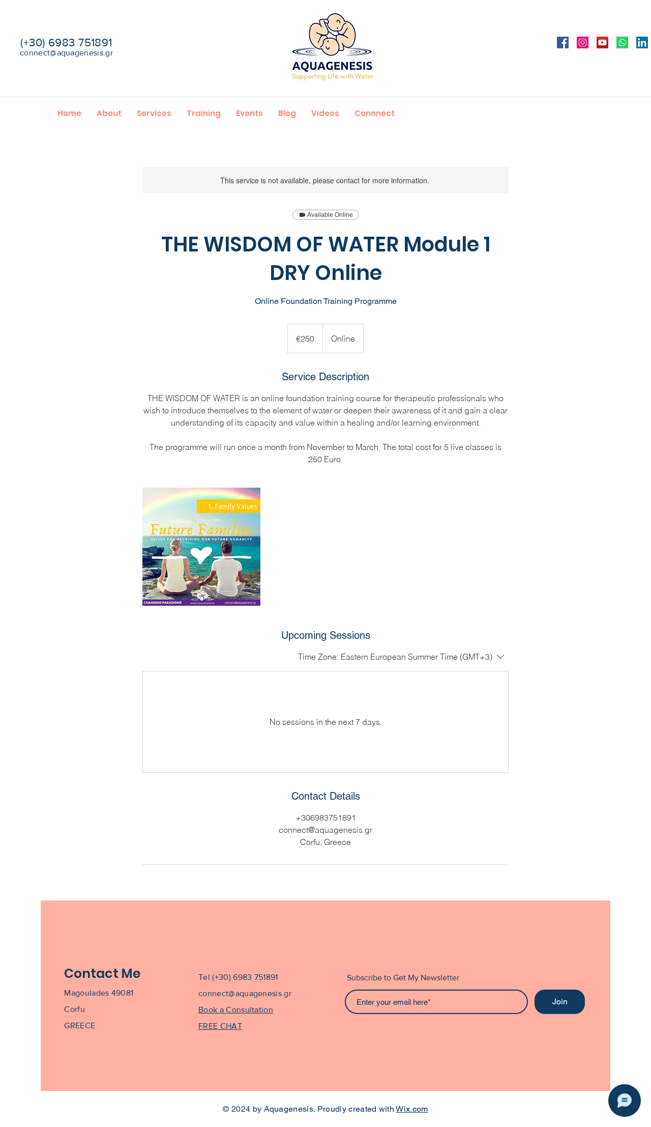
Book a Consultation (235, 1009)
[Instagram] (582, 42)
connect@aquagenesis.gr (66, 52)
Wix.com (412, 1109)
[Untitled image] (201, 547)
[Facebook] (563, 42)
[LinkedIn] (642, 42)
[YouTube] (602, 42)
